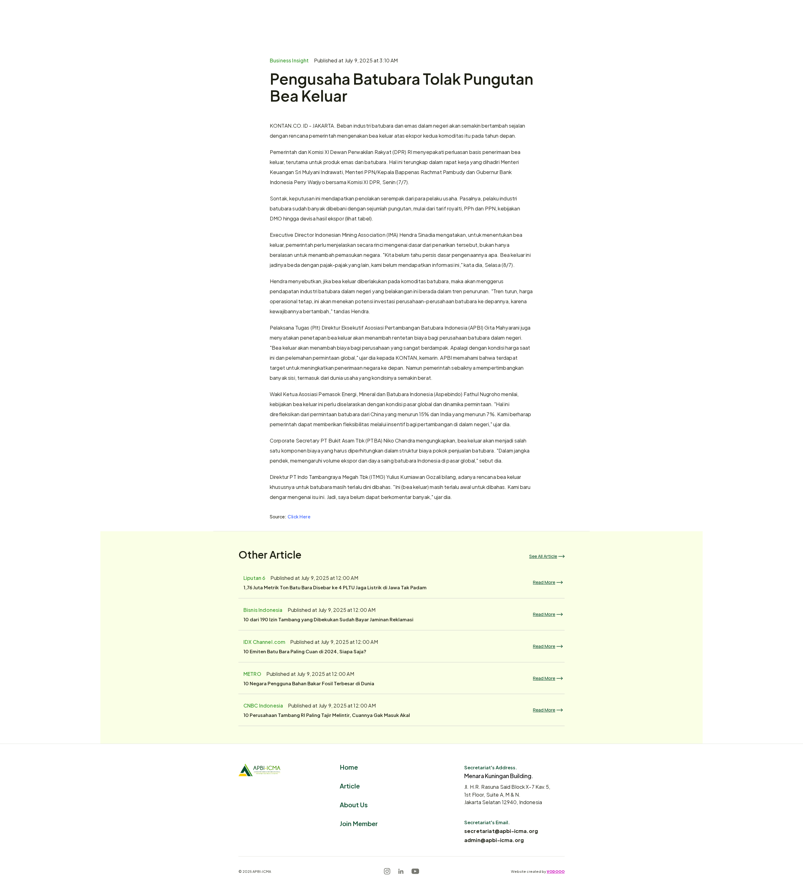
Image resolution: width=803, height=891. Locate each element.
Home (349, 766)
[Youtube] (415, 871)
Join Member (359, 823)
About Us (354, 804)
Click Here (299, 516)
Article (350, 785)
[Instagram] (387, 871)
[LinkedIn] (400, 871)
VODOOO (556, 871)
